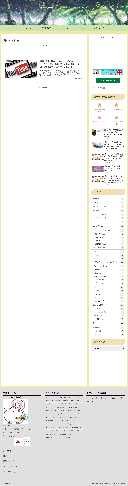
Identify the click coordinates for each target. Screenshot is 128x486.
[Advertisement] (44, 51)
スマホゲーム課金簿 (108, 80)
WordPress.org (9, 472)
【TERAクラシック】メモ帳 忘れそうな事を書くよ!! (105, 399)
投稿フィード (8, 461)
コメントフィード (10, 466)
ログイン (6, 456)
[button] (122, 88)
